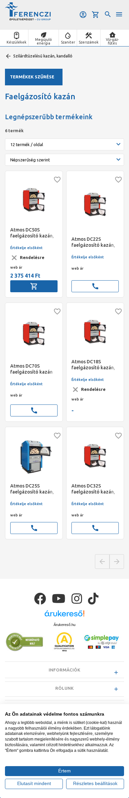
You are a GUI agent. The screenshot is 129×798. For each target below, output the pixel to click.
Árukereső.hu (64, 625)
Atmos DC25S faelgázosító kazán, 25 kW (32, 489)
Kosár (96, 15)
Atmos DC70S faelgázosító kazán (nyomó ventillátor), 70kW (32, 369)
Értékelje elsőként (26, 248)
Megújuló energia (43, 41)
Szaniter (68, 42)
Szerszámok (89, 42)
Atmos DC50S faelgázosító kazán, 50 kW (32, 233)
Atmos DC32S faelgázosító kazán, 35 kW (93, 489)
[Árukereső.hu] (64, 615)
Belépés (83, 15)
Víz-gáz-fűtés (112, 41)
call (95, 286)
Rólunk (64, 688)
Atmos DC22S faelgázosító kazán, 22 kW (93, 242)
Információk (64, 669)
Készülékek (16, 42)
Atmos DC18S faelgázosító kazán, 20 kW (93, 365)
